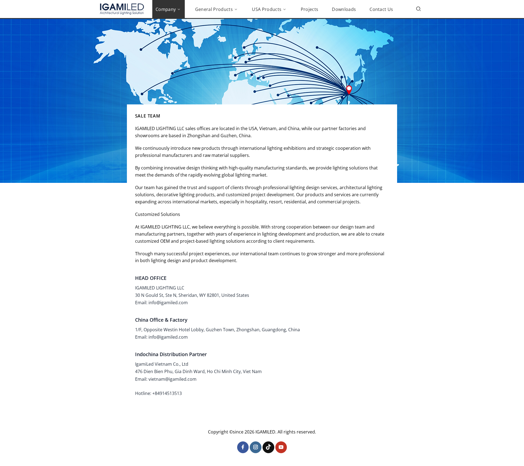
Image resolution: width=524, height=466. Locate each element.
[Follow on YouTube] (281, 447)
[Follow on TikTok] (268, 447)
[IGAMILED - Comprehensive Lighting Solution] (122, 9)
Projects (309, 9)
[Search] (418, 8)
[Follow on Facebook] (243, 447)
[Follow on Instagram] (255, 447)
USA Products (266, 9)
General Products (214, 9)
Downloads (344, 9)
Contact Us (381, 9)
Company (166, 9)
